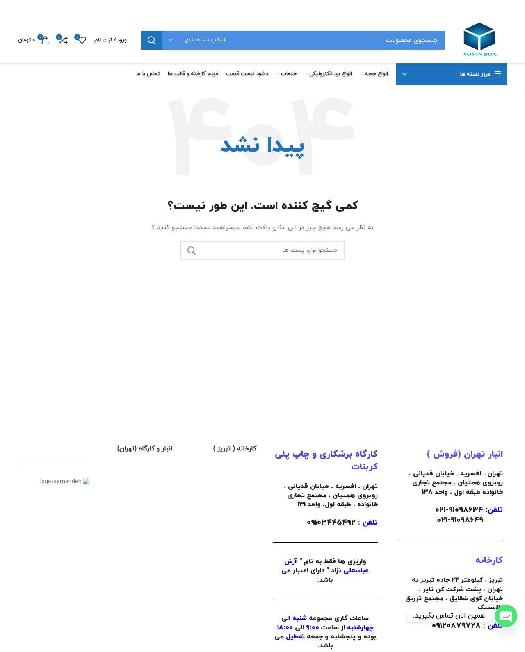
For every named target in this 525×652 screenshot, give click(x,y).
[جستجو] (151, 40)
